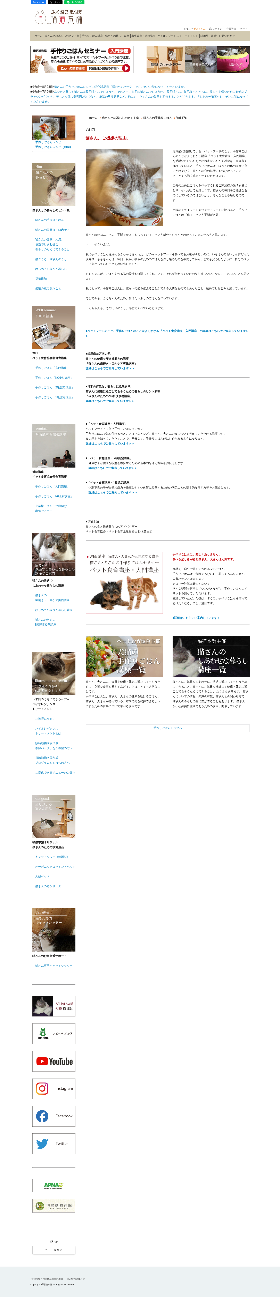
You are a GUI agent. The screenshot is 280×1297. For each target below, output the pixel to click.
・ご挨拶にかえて (43, 718)
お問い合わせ (227, 35)
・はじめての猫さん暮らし (49, 268)
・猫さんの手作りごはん (48, 220)
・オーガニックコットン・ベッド (53, 866)
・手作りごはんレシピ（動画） (52, 147)
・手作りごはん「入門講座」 (51, 368)
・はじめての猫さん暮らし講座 (52, 610)
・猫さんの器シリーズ (46, 886)
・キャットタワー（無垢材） (51, 856)
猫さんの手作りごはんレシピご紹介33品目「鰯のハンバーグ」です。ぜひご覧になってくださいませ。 (120, 86)
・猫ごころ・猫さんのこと (49, 259)
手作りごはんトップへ (167, 728)
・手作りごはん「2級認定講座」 (53, 387)
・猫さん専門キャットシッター (52, 965)
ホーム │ (39, 35)
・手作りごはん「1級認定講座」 (53, 397)
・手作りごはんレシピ (46, 142)
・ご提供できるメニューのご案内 (53, 772)
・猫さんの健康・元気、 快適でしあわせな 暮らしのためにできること (51, 244)
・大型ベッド (41, 876)
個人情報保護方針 (76, 1278)
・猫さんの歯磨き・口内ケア (51, 229)
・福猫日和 (39, 278)
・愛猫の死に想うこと (46, 288)
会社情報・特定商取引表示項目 (47, 1278)
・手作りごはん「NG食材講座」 (52, 377)
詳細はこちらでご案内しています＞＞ (110, 368)
